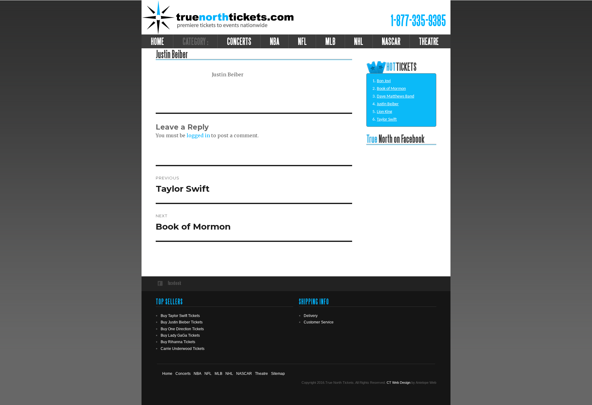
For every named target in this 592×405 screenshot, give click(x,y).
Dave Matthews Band (395, 96)
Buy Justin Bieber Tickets (182, 322)
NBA (274, 41)
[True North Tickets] (219, 17)
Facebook (174, 283)
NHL (358, 41)
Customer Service (319, 322)
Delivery (311, 316)
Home (157, 41)
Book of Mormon (391, 88)
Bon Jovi (384, 81)
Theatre (261, 373)
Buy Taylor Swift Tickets (180, 316)
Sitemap (278, 373)
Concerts (239, 41)
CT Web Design (398, 382)
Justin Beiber (388, 104)
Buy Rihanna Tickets (178, 342)
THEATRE (429, 41)
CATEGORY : (195, 41)
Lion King (384, 112)
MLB (330, 41)
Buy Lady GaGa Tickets (180, 335)
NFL (302, 41)
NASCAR (391, 41)
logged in (198, 135)
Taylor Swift (387, 119)
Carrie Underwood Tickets (182, 349)
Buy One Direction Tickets (182, 329)
